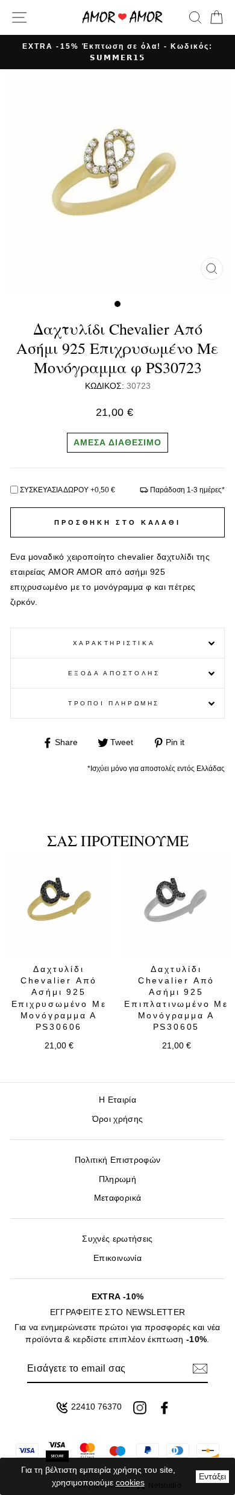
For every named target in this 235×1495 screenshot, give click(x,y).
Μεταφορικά (117, 1197)
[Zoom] (212, 269)
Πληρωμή (117, 1179)
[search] (195, 17)
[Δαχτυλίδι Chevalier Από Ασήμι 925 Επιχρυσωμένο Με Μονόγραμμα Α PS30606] (58, 905)
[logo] (122, 17)
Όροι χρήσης (117, 1119)
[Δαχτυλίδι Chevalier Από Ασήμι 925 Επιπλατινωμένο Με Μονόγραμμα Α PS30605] (176, 905)
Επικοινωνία (117, 1258)
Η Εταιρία (117, 1099)
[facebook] (164, 1407)
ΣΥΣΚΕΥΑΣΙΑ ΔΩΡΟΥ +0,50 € (67, 490)
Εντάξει (212, 1476)
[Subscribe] (200, 1368)
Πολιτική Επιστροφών (117, 1160)
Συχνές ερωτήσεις (117, 1238)
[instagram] (139, 1407)
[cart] (214, 17)
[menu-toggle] (19, 17)
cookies (130, 1482)
